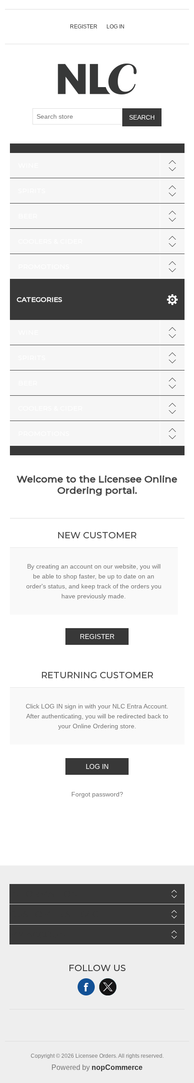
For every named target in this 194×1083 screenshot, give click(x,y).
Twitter (107, 986)
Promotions (43, 266)
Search (142, 117)
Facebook (86, 986)
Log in (115, 26)
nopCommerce (117, 1067)
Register (83, 26)
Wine (28, 165)
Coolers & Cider (50, 241)
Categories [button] (39, 299)
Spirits (32, 190)
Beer (27, 216)
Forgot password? (97, 794)
